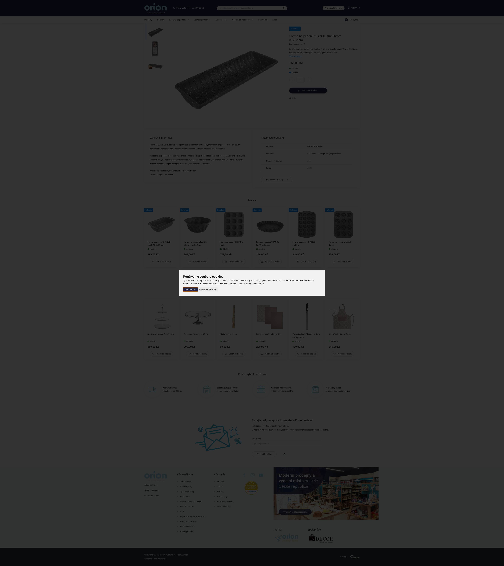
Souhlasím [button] (190, 289)
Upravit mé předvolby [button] (208, 289)
